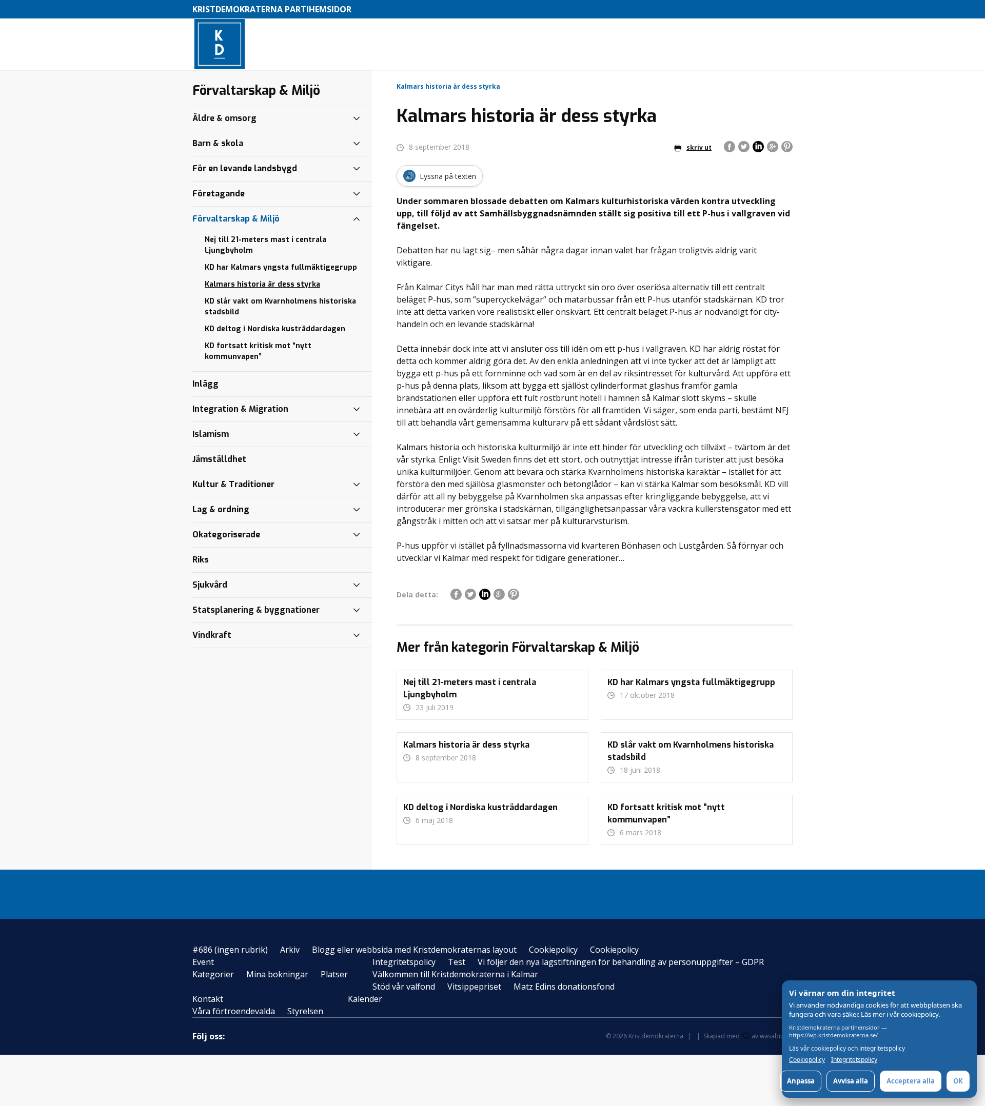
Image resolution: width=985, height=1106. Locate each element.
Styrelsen (305, 1011)
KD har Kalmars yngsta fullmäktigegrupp (281, 267)
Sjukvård (209, 584)
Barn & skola (217, 143)
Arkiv (290, 949)
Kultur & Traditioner (233, 484)
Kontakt (207, 998)
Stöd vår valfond (403, 986)
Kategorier (213, 974)
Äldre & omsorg (224, 118)
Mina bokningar (277, 974)
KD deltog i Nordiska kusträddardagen (275, 329)
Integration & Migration (240, 409)
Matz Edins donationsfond (564, 986)
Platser (334, 974)
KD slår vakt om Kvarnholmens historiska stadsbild (280, 306)
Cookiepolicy (553, 949)
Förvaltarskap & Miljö (236, 218)
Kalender (365, 998)
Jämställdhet (219, 459)
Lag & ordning (220, 509)
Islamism (210, 434)
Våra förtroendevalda (233, 1011)
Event (203, 962)
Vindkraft (211, 635)
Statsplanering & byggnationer (256, 610)
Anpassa (801, 1080)
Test (456, 962)
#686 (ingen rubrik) (230, 949)
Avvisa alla (850, 1080)
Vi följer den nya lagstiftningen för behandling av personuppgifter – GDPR (621, 962)
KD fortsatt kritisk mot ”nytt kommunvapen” (258, 351)
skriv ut (699, 147)
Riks (200, 559)
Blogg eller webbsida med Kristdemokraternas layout (414, 949)
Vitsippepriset (474, 986)
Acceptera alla (911, 1080)
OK (958, 1080)
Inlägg (205, 383)
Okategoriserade (226, 534)
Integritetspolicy (404, 962)
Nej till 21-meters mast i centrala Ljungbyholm (265, 245)
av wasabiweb (772, 1036)
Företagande (218, 193)
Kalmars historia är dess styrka (262, 284)
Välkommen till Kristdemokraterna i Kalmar (455, 974)
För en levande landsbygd (244, 168)
